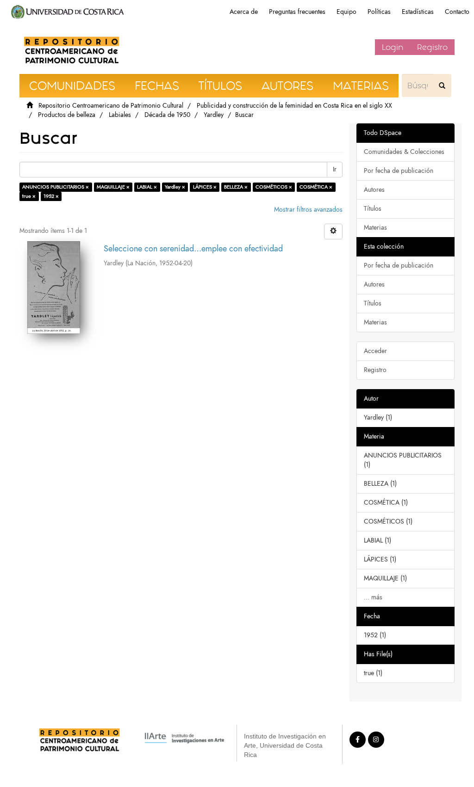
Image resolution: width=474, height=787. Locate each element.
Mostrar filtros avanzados (308, 209)
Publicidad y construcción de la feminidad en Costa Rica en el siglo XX (294, 105)
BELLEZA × (236, 186)
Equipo (346, 11)
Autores (374, 189)
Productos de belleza (66, 114)
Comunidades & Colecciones (404, 151)
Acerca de (244, 11)
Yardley (214, 114)
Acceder (375, 351)
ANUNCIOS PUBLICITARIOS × (55, 186)
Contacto (457, 11)
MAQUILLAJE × (113, 186)
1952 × (51, 196)
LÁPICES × (205, 186)
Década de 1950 (167, 114)
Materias (375, 227)
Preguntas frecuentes (297, 11)
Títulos (372, 208)
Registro (432, 47)
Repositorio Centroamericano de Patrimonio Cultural (110, 105)
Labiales (120, 114)
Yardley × (175, 186)
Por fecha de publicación (398, 170)
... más (373, 597)
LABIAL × (147, 186)
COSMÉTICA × (315, 186)
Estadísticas (418, 11)
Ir (335, 169)
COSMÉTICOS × (274, 186)
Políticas (379, 11)
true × (29, 196)
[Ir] (442, 85)
